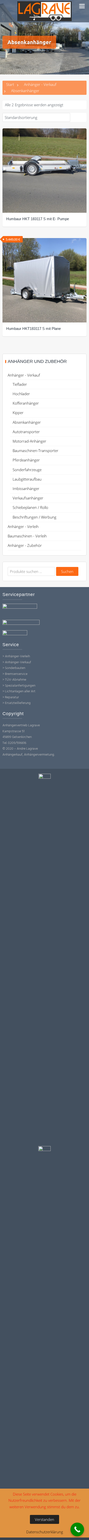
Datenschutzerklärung (44, 1531)
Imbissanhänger (26, 488)
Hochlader (21, 393)
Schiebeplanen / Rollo (30, 507)
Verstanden (44, 1519)
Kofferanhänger (26, 403)
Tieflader (20, 384)
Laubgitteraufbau (27, 479)
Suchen (67, 571)
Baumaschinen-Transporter (35, 450)
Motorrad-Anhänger (29, 441)
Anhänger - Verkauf (40, 84)
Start (10, 84)
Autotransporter (26, 431)
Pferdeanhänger (26, 459)
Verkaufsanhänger (28, 497)
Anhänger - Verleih (23, 526)
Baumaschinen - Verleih (27, 535)
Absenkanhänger (27, 422)
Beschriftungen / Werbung (34, 517)
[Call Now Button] (77, 1529)
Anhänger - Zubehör (25, 545)
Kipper (18, 412)
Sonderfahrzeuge (27, 469)
